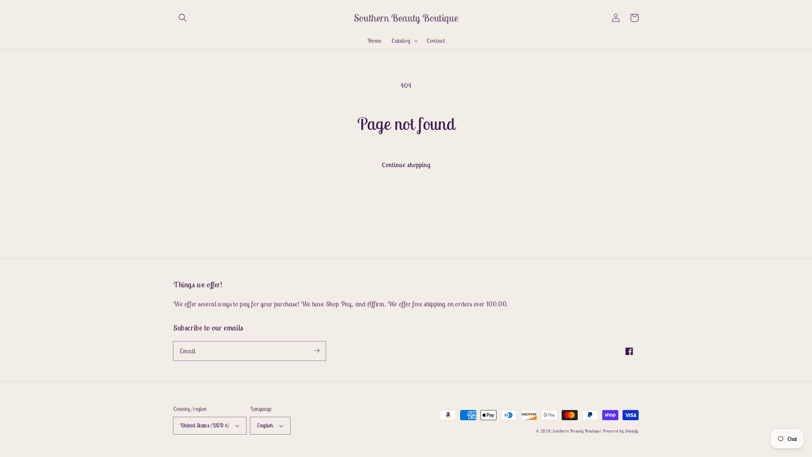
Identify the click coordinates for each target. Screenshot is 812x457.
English (265, 425)
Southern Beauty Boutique (577, 431)
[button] (182, 17)
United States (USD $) (204, 425)
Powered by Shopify (621, 431)
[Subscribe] (316, 350)
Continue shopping (406, 165)
